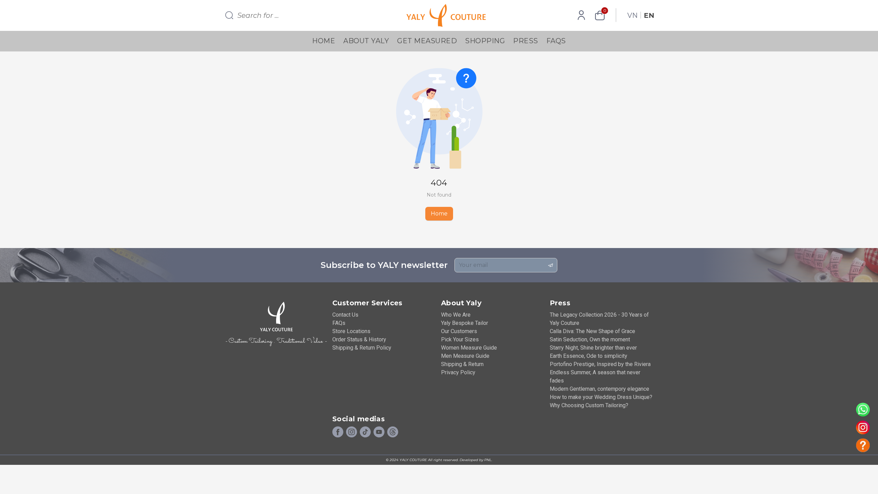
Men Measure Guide (465, 356)
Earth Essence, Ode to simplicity (588, 356)
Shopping (485, 41)
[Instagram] (351, 432)
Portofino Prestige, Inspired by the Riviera (600, 364)
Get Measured (427, 41)
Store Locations (351, 331)
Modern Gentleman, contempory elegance (599, 389)
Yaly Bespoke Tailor (464, 323)
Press (525, 41)
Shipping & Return (462, 364)
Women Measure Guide (469, 347)
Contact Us (345, 314)
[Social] (392, 432)
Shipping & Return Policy (361, 347)
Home (323, 41)
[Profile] (581, 15)
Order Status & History (359, 339)
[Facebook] (337, 432)
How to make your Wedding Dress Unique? (601, 397)
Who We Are (456, 314)
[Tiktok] (365, 432)
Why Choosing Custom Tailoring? (589, 405)
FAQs (556, 41)
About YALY (366, 41)
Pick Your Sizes (460, 339)
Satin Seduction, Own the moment (590, 339)
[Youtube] (378, 432)
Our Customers (459, 331)
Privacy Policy (458, 372)
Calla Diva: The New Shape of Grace (592, 331)
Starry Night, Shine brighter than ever (593, 347)
